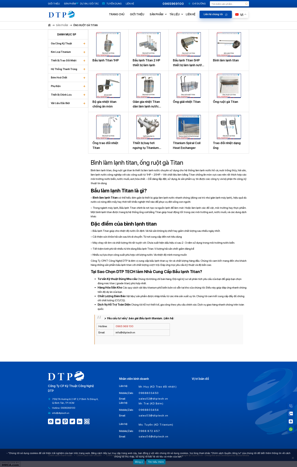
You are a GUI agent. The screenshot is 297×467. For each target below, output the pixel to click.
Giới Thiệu (54, 3)
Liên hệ (130, 3)
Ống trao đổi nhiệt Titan (105, 145)
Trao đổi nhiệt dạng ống (227, 145)
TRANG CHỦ (116, 14)
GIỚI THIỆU (137, 14)
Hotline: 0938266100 (63, 407)
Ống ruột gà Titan (85, 25)
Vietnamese (244, 46)
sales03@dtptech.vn (153, 415)
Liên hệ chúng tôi (213, 14)
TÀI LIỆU (174, 14)
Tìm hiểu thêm (156, 461)
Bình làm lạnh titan (226, 60)
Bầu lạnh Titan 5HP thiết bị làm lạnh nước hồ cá (188, 63)
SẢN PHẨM (156, 14)
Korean (244, 36)
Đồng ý (139, 461)
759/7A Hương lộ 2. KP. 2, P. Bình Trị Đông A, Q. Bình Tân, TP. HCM (75, 401)
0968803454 (149, 409)
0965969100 (173, 4)
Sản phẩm (70, 3)
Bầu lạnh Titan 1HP (105, 60)
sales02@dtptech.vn (153, 398)
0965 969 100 (124, 326)
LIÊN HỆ (190, 14)
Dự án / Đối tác (89, 3)
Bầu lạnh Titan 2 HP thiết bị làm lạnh (146, 62)
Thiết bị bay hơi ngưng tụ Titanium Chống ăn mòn (146, 145)
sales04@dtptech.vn (153, 436)
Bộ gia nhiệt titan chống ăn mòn (104, 104)
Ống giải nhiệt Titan (186, 102)
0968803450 (149, 393)
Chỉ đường (199, 3)
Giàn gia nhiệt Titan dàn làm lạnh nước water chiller (146, 104)
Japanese (244, 27)
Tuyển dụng (114, 3)
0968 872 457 (149, 431)
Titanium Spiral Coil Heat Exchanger (186, 145)
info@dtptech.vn (60, 413)
